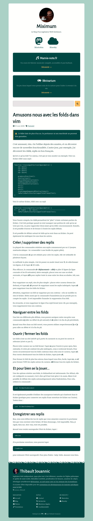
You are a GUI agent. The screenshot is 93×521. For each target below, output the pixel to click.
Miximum (46, 26)
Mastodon (65, 498)
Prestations (19, 507)
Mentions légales (44, 504)
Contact (41, 498)
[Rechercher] (77, 103)
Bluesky (64, 501)
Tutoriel (31, 126)
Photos (17, 504)
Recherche (41, 501)
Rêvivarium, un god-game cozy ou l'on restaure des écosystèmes (54, 481)
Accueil (17, 498)
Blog (16, 501)
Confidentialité (43, 507)
